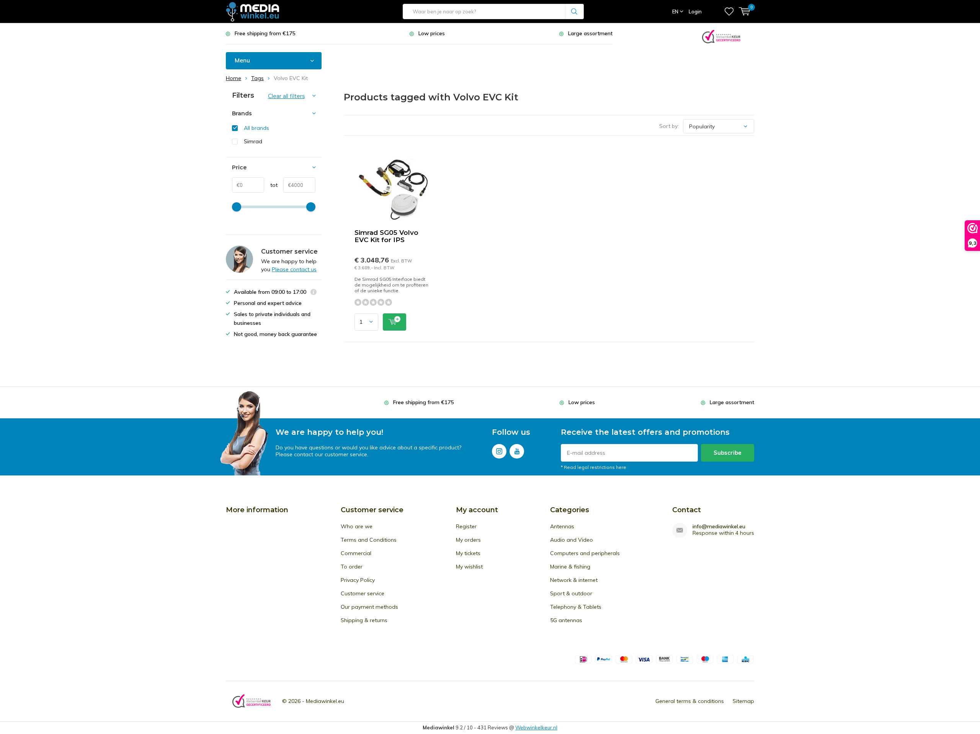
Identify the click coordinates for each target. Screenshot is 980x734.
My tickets (468, 553)
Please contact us (294, 269)
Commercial (356, 553)
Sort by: (669, 126)
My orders (468, 539)
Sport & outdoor (571, 593)
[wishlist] (729, 11)
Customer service (362, 593)
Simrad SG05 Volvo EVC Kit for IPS (386, 236)
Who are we (356, 526)
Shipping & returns (364, 620)
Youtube (517, 451)
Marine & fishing (570, 566)
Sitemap (743, 701)
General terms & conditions (689, 701)
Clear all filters (286, 96)
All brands (256, 128)
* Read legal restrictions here (593, 467)
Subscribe (728, 452)
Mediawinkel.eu (325, 701)
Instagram (499, 451)
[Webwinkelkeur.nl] (721, 36)
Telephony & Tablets (575, 606)
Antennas (562, 526)
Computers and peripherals (585, 553)
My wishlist (469, 566)
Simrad (253, 141)
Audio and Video (571, 539)
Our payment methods (369, 606)
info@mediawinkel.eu (719, 526)
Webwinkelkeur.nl (536, 727)
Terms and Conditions (369, 539)
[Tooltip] (313, 292)
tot (271, 185)
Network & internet (574, 580)
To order (352, 566)
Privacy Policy (358, 580)
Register (466, 526)
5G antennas (566, 620)
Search (574, 11)
